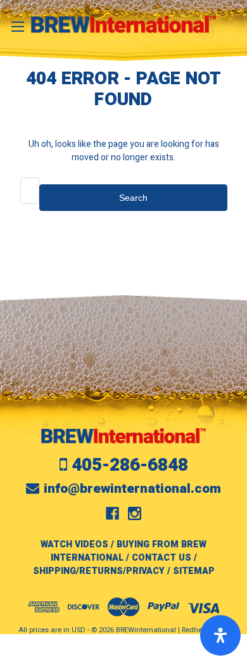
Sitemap (194, 571)
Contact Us (161, 557)
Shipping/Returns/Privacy (99, 571)
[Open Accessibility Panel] (220, 635)
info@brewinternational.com (132, 489)
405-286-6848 (130, 465)
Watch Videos (74, 544)
